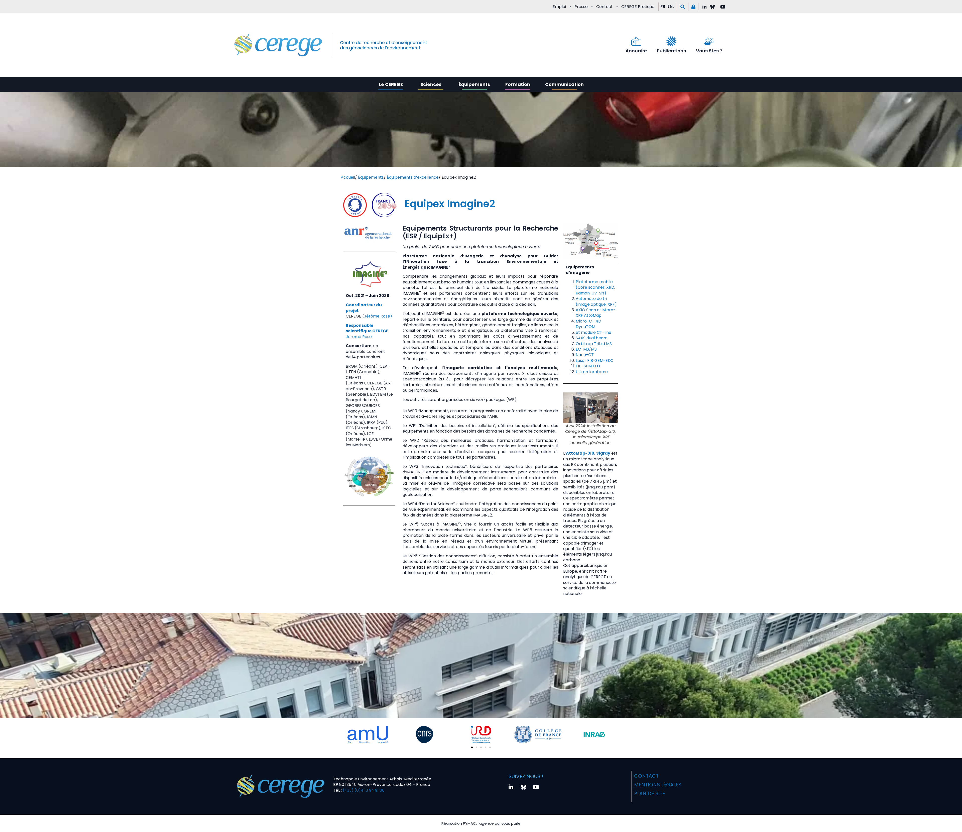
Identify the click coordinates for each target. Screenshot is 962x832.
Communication (564, 84)
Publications (671, 51)
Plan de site (649, 793)
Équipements (474, 84)
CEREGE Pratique (637, 7)
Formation (517, 84)
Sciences (430, 84)
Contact (604, 7)
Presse (581, 7)
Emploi (559, 7)
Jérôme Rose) (378, 316)
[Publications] (671, 41)
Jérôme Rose (359, 337)
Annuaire (636, 51)
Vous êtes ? (709, 51)
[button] (682, 7)
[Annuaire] (636, 41)
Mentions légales (657, 784)
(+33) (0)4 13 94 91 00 (363, 790)
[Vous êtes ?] (709, 41)
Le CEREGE (391, 84)
